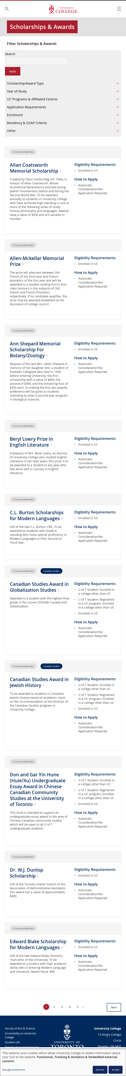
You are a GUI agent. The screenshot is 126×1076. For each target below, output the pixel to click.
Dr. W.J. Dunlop (26, 873)
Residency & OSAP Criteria (27, 123)
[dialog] (63, 1062)
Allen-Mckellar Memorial (37, 261)
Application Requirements (26, 107)
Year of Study (17, 91)
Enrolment (15, 115)
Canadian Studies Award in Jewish (39, 682)
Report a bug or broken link (22, 1047)
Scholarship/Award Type (25, 83)
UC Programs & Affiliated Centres (32, 99)
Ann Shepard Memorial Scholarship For (35, 350)
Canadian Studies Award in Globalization (39, 587)
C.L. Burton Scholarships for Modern (37, 515)
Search (10, 54)
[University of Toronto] (67, 1037)
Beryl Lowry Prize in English (31, 442)
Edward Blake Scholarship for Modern (38, 944)
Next (114, 1007)
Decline (100, 1069)
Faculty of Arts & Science (20, 1028)
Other (11, 131)
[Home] (63, 9)
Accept (115, 1069)
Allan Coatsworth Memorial (34, 168)
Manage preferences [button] (13, 1069)
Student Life (12, 1042)
